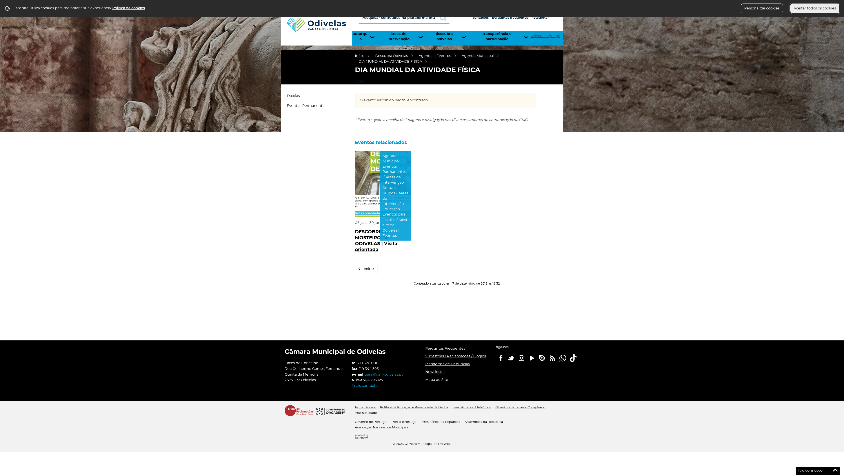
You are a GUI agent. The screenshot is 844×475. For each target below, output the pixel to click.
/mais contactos (365, 385)
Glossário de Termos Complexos (520, 407)
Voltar (369, 269)
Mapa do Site (436, 380)
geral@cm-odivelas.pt (383, 374)
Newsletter (540, 17)
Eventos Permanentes (306, 106)
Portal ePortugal (404, 422)
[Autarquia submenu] (374, 37)
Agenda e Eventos (435, 56)
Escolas (293, 96)
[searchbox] (404, 17)
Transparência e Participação (496, 36)
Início (359, 56)
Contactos (481, 17)
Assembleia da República (484, 422)
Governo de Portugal (371, 422)
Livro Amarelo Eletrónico (472, 407)
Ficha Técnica (365, 407)
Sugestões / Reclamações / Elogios (455, 356)
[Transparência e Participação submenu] (528, 37)
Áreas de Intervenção (398, 36)
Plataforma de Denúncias (447, 364)
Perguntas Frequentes (510, 17)
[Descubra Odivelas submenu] (466, 37)
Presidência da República (441, 422)
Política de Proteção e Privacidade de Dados (414, 407)
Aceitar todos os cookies (815, 8)
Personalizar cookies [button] (762, 8)
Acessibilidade (366, 413)
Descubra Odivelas (444, 36)
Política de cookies (128, 8)
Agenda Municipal (478, 56)
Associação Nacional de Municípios (382, 427)
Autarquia (361, 36)
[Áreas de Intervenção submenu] (422, 37)
